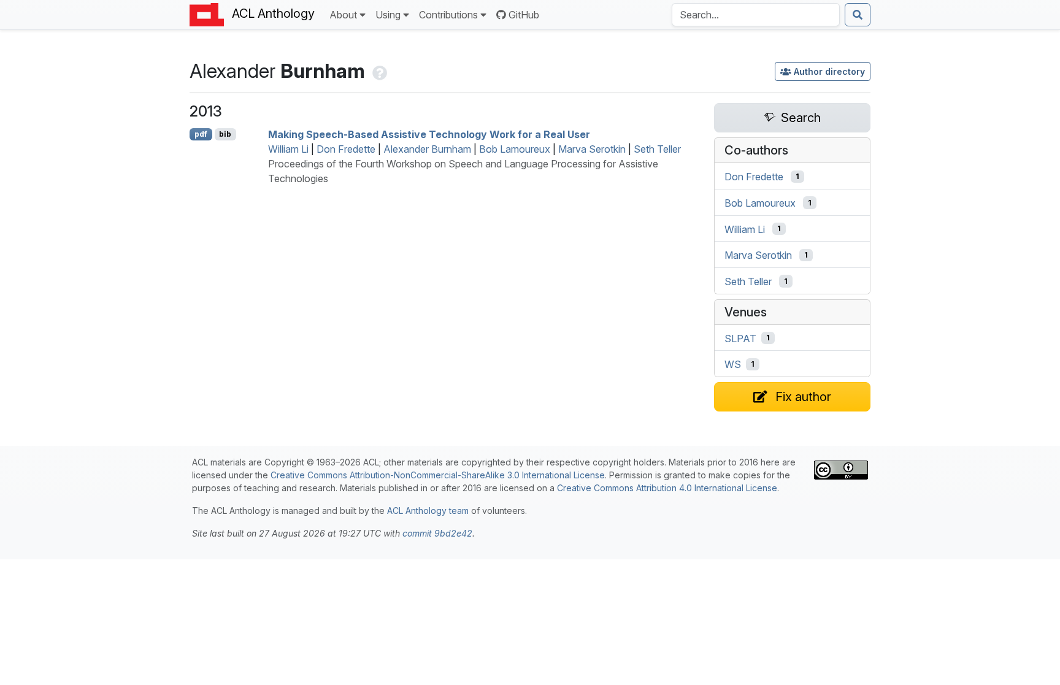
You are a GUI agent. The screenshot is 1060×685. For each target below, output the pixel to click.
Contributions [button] (448, 15)
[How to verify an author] (378, 71)
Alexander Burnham (427, 149)
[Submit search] (857, 14)
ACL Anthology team (428, 510)
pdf (200, 134)
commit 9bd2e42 (437, 533)
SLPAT (740, 338)
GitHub (524, 15)
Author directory (829, 71)
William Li (288, 149)
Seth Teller (657, 149)
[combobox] (756, 14)
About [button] (343, 15)
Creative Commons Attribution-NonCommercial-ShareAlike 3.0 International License (438, 475)
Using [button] (388, 15)
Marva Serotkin (592, 149)
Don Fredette (346, 149)
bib (225, 134)
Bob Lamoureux (514, 149)
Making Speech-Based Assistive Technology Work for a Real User (429, 134)
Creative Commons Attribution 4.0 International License (667, 488)
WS (732, 364)
